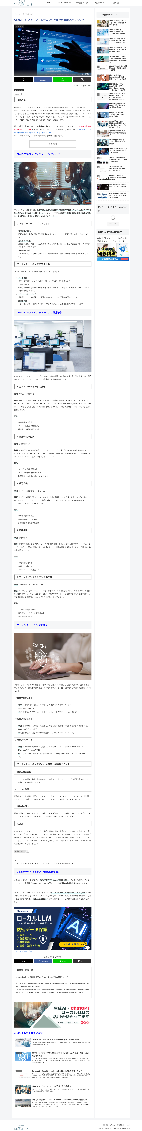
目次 (50, 144)
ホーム (127, 1125)
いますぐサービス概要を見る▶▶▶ (25, 951)
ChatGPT (18, 94)
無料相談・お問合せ (109, 1125)
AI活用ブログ (19, 90)
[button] (82, 79)
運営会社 (119, 1125)
